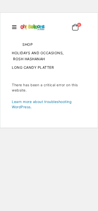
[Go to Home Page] (13, 45)
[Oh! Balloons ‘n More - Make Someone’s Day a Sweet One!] (32, 27)
